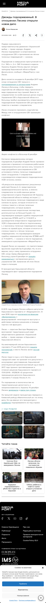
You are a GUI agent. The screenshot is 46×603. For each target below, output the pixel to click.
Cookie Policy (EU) (30, 540)
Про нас (26, 527)
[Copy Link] (42, 35)
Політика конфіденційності (27, 600)
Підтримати (7, 542)
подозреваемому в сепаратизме (16, 84)
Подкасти (6, 534)
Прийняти (23, 584)
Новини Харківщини (10, 527)
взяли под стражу (28, 390)
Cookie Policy (13, 600)
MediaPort (5, 11)
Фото (4, 538)
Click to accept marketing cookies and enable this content (23, 135)
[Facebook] (24, 35)
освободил (6, 403)
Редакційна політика (32, 531)
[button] (43, 568)
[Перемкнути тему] (40, 597)
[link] (2, 518)
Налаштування (23, 596)
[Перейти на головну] (23, 4)
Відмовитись (23, 590)
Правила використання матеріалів (33, 536)
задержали (13, 390)
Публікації (6, 531)
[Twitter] (30, 35)
